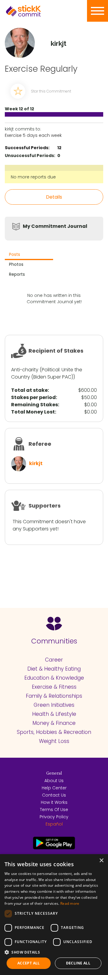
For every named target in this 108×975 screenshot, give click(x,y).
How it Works (54, 802)
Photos (16, 264)
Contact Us (54, 795)
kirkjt (36, 463)
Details (54, 196)
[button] (54, 952)
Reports (17, 274)
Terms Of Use (54, 810)
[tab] (29, 255)
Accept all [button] (28, 963)
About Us (54, 781)
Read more (70, 903)
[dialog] (54, 914)
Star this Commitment (51, 91)
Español (54, 824)
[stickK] (33, 11)
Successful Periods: (27, 148)
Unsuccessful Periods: (30, 156)
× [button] (101, 860)
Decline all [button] (78, 963)
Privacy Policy (54, 817)
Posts (14, 254)
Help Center (54, 788)
